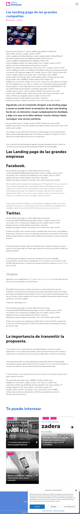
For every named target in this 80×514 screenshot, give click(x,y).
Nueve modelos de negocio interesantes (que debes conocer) (20, 477)
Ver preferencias (69, 506)
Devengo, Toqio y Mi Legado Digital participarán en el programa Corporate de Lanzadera (55, 441)
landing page (40, 279)
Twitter (65, 263)
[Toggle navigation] (77, 4)
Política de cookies (47, 510)
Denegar (53, 506)
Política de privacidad (58, 510)
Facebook (24, 193)
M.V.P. (30, 279)
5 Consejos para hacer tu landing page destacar (19, 443)
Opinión (19, 20)
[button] (76, 490)
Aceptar (37, 506)
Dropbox (49, 279)
